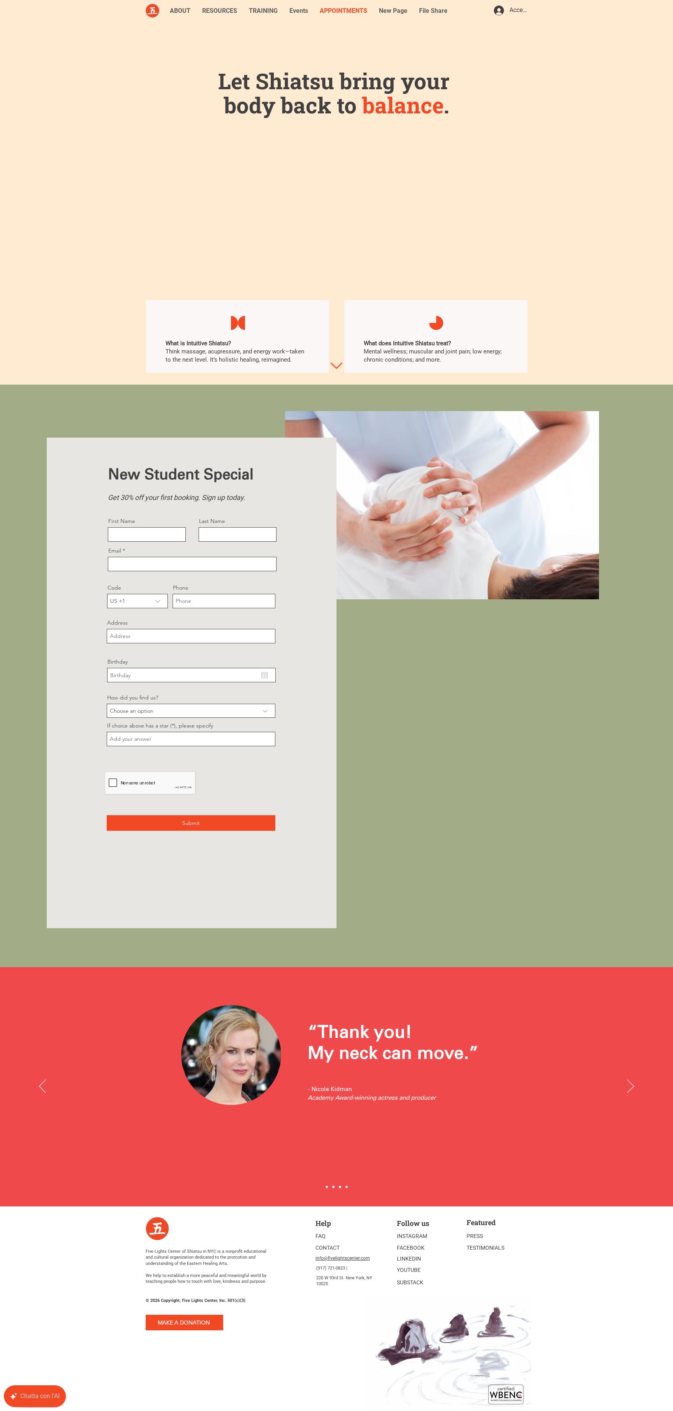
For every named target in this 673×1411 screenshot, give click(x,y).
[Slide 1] (333, 1187)
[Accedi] (498, 10)
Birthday (117, 661)
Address (117, 622)
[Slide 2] (340, 1187)
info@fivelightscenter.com (342, 1258)
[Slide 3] (327, 1187)
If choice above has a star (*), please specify (160, 725)
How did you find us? (132, 697)
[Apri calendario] (264, 675)
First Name (121, 521)
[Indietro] (42, 1086)
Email (114, 550)
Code (114, 587)
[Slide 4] (346, 1187)
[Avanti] (630, 1086)
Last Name (212, 521)
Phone (181, 587)
